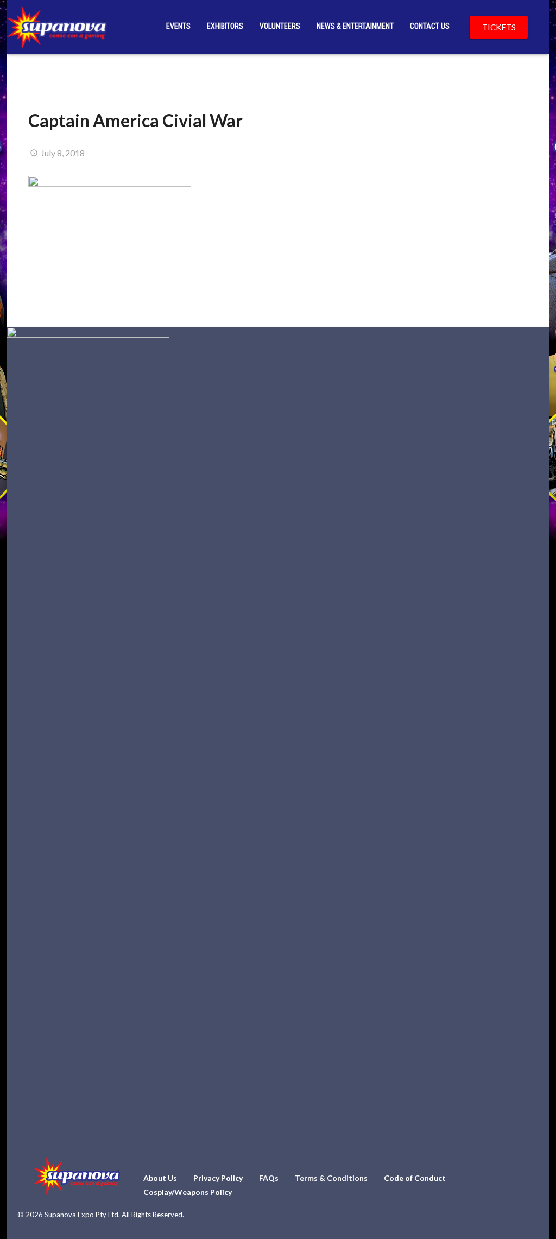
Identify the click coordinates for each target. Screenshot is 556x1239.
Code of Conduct (415, 1178)
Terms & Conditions (331, 1178)
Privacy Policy (218, 1178)
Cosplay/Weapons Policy (187, 1192)
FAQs (269, 1178)
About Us (160, 1178)
